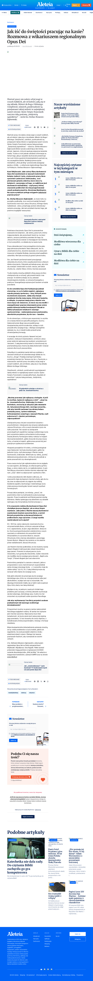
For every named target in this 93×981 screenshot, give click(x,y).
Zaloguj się (68, 5)
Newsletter (48, 936)
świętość (32, 693)
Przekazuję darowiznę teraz (20, 777)
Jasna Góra (53, 840)
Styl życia (49, 12)
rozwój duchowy (13, 693)
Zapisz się (13, 740)
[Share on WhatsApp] (47, 127)
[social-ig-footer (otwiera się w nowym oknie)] (51, 969)
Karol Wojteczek (27, 46)
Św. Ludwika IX (51, 8)
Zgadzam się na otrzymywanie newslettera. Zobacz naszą (23, 735)
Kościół (84, 12)
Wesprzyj (85, 5)
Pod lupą (57, 12)
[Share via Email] (44, 127)
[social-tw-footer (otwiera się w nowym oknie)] (48, 969)
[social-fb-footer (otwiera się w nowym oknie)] (45, 969)
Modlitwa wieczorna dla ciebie (67, 243)
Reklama (47, 946)
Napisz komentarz (28, 816)
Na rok (57, 936)
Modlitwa (14, 12)
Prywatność (80, 975)
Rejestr (75, 5)
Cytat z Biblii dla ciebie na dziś (66, 252)
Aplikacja (47, 939)
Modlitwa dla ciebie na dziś (66, 262)
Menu (5, 12)
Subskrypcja (48, 941)
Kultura (66, 12)
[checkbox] (9, 733)
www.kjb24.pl (12, 657)
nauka (51, 884)
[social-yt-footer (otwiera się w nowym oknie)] (41, 969)
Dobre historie (28, 12)
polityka (73, 882)
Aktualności (75, 12)
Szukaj (24, 5)
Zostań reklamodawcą (54, 975)
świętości (42, 192)
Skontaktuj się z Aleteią (68, 975)
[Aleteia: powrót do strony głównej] (45, 4)
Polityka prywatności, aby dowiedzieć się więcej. (23, 735)
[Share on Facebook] (34, 127)
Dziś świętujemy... (63, 235)
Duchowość (39, 12)
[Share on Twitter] (41, 127)
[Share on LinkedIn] (38, 127)
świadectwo (12, 840)
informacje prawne (41, 975)
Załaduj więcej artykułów (69, 153)
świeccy (23, 693)
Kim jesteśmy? (31, 975)
